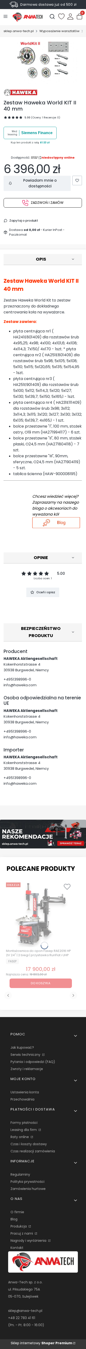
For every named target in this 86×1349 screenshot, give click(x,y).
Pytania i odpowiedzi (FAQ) (33, 1061)
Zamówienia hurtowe (28, 1188)
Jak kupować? (22, 1047)
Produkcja (19, 1226)
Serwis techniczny (26, 1054)
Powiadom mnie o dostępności (40, 183)
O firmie (17, 1212)
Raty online (20, 1137)
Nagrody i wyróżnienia (29, 1240)
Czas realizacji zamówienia (33, 1151)
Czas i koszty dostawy (29, 1144)
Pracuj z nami (22, 1233)
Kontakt (17, 1247)
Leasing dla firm (24, 1129)
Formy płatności (24, 1122)
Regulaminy (20, 1174)
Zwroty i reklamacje (27, 1069)
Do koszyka (40, 983)
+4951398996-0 (17, 679)
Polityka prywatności (27, 1181)
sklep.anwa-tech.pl (19, 31)
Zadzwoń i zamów (47, 202)
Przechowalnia (22, 1099)
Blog (14, 1219)
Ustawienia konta (25, 1092)
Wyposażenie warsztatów (59, 31)
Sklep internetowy (41, 1343)
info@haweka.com (20, 684)
